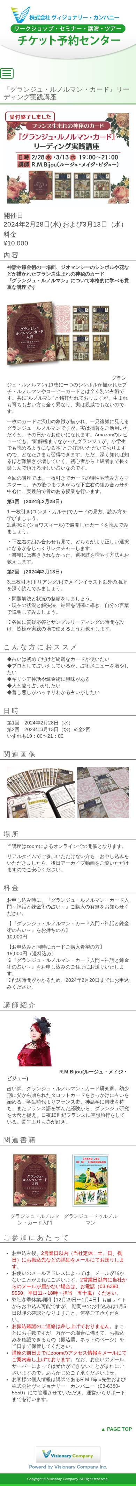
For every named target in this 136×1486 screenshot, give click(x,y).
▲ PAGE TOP (116, 1429)
